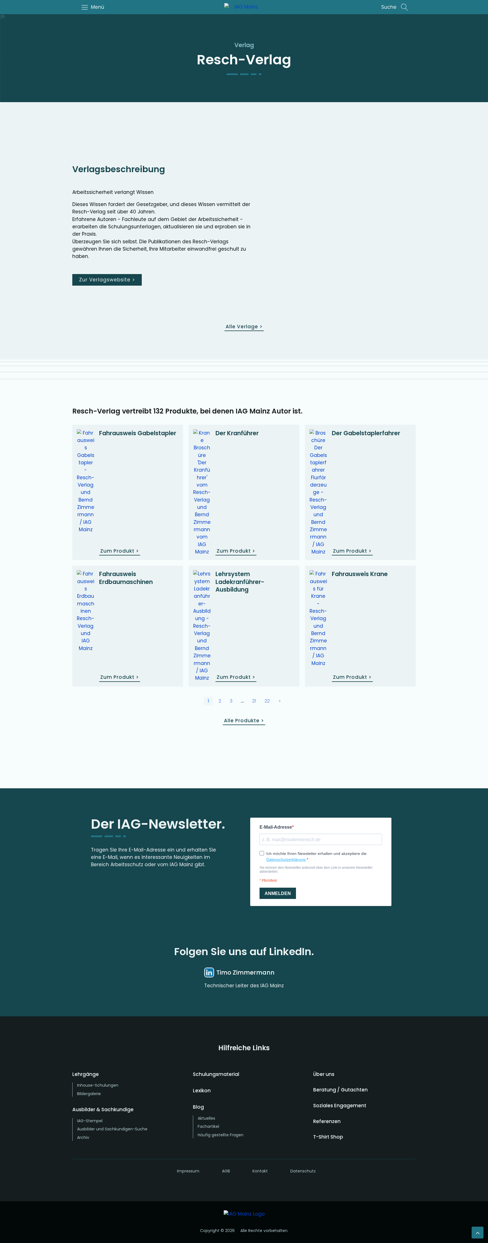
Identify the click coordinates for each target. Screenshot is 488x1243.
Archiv (83, 1137)
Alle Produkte (244, 720)
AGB (226, 1171)
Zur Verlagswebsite (107, 279)
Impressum (188, 1171)
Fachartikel (208, 1126)
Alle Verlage (244, 326)
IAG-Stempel (90, 1121)
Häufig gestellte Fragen (220, 1135)
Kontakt (260, 1171)
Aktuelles (206, 1118)
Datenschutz (303, 1171)
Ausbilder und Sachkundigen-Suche (112, 1129)
